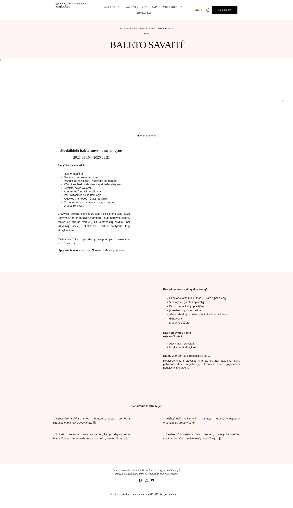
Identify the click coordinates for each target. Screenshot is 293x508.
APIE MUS (110, 7)
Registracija (224, 10)
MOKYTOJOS (170, 7)
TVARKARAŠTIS (133, 7)
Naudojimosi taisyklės (142, 494)
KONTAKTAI (143, 13)
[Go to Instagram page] (146, 480)
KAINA (155, 7)
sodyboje (85, 250)
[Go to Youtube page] (152, 480)
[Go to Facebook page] (140, 480)
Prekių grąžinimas (166, 494)
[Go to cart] (208, 10)
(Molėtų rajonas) (114, 250)
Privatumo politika (119, 494)
